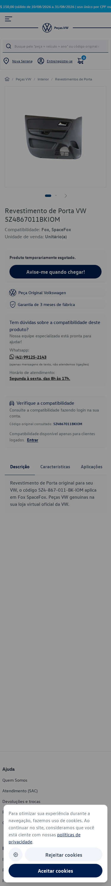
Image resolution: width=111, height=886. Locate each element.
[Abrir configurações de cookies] (15, 854)
